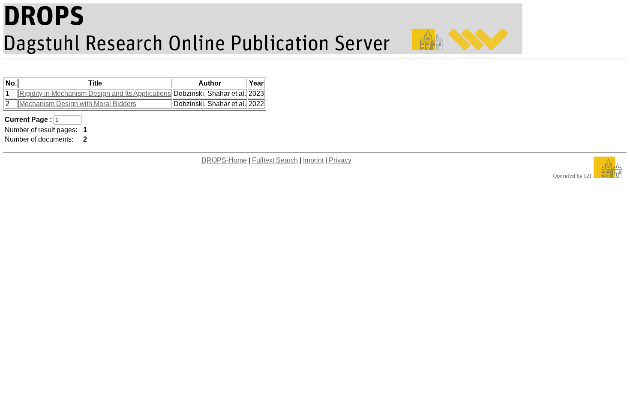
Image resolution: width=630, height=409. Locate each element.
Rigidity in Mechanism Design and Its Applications (95, 93)
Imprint (313, 160)
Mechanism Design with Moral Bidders (77, 103)
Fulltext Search (275, 160)
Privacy (340, 160)
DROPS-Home (224, 160)
